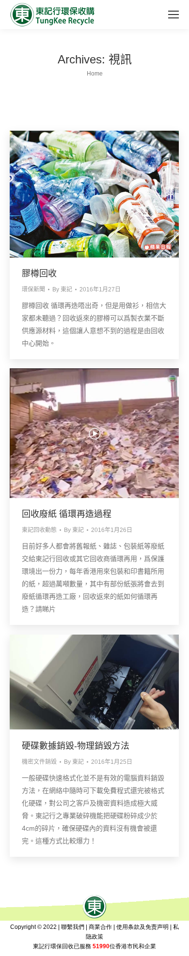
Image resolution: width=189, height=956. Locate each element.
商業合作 (100, 927)
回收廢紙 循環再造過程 (66, 514)
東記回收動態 (39, 530)
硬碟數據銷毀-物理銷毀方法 (75, 746)
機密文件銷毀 (39, 762)
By (62, 289)
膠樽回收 (39, 273)
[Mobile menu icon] (173, 14)
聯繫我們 (72, 927)
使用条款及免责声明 (142, 927)
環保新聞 (33, 289)
